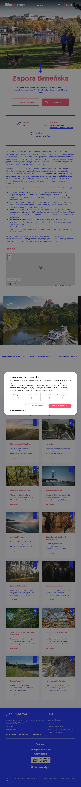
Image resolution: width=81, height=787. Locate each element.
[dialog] (40, 393)
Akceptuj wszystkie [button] (60, 406)
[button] (17, 411)
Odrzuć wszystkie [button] (36, 406)
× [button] (73, 374)
